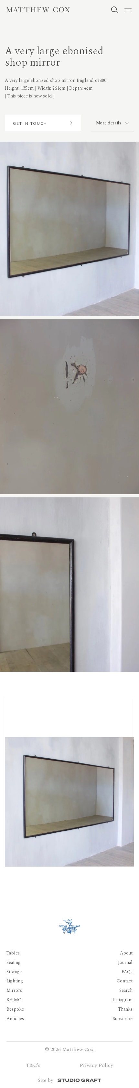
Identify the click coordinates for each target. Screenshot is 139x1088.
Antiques (15, 1018)
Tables (13, 953)
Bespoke (15, 1009)
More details (108, 123)
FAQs (127, 971)
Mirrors (14, 990)
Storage (14, 971)
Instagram (122, 999)
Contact (125, 981)
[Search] (114, 10)
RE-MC (13, 999)
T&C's (33, 1065)
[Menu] (128, 10)
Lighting (14, 981)
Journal (125, 962)
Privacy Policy (96, 1065)
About (126, 953)
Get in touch (30, 123)
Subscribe (123, 1018)
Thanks (125, 1009)
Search (126, 990)
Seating (13, 962)
